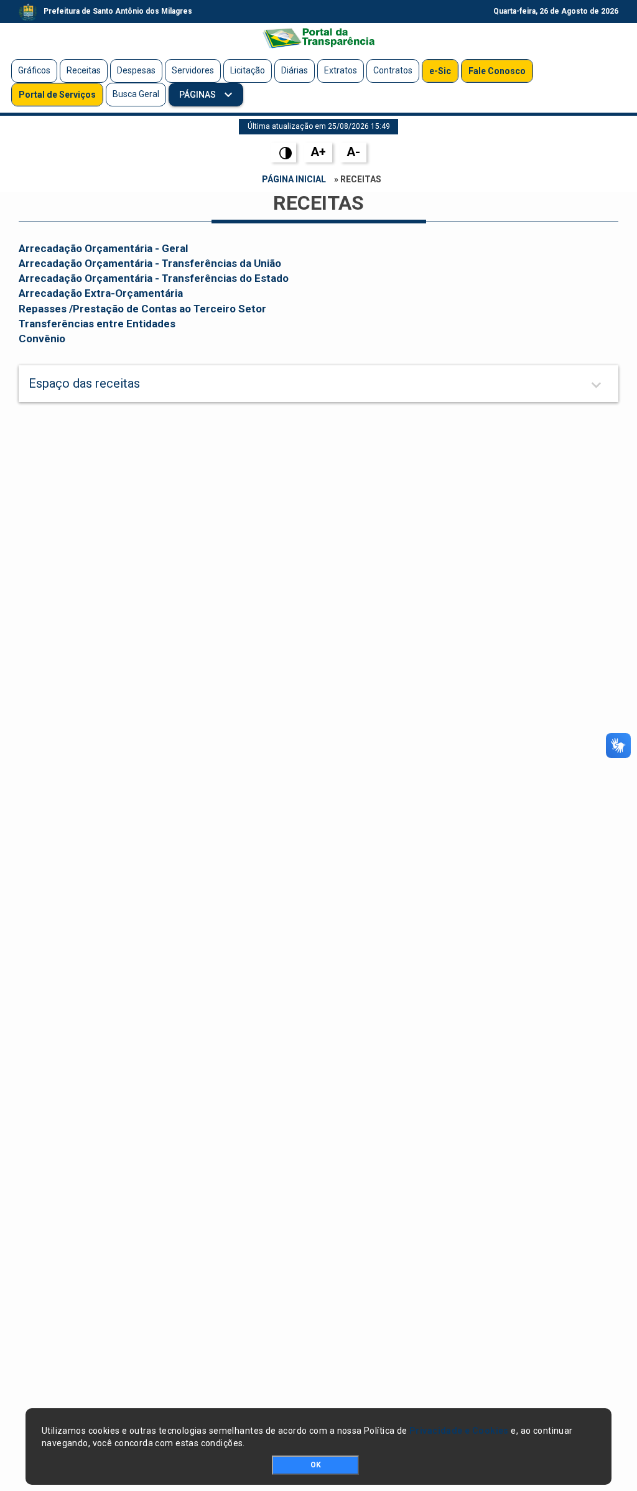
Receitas (84, 70)
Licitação (247, 70)
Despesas (136, 70)
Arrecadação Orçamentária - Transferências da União (150, 263)
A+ (318, 151)
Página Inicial (294, 179)
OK (315, 1465)
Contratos (392, 70)
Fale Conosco (497, 71)
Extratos (340, 70)
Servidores (193, 70)
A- (353, 151)
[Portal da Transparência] (318, 38)
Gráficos (34, 70)
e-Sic (440, 71)
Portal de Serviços (57, 95)
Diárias (294, 70)
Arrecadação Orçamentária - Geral (103, 248)
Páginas (198, 95)
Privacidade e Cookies (459, 1431)
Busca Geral (136, 94)
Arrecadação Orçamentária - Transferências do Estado (154, 278)
